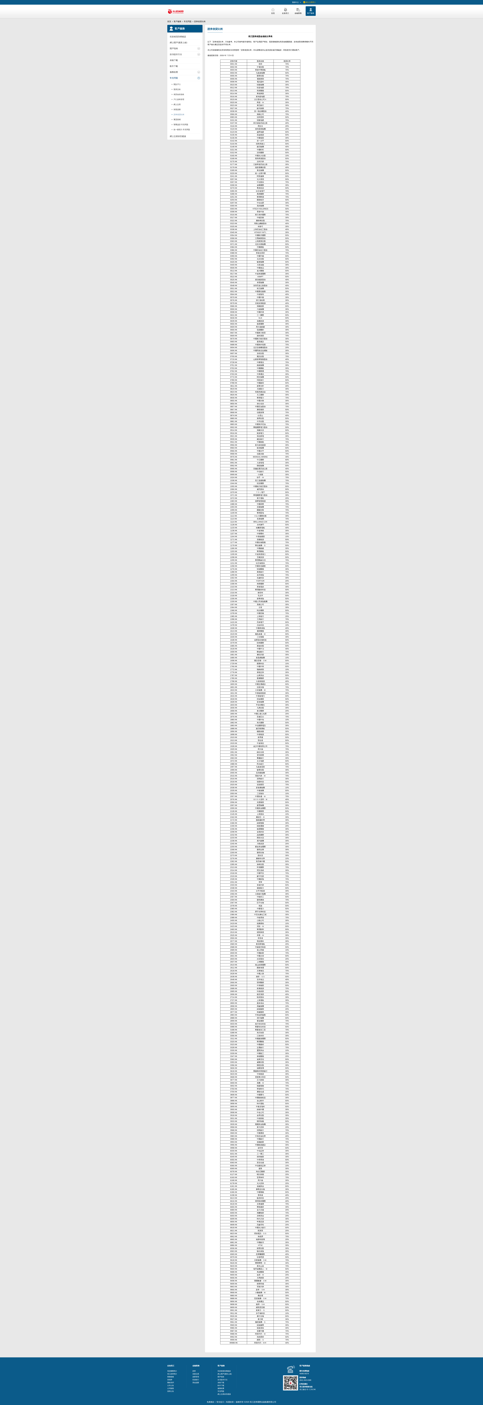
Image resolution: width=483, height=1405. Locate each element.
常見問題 (187, 21)
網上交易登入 (311, 2)
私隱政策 (230, 1402)
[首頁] (175, 11)
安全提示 (220, 1402)
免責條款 (210, 1402)
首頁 (169, 21)
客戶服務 (177, 21)
